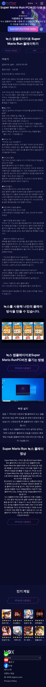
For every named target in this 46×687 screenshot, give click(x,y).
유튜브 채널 (9, 673)
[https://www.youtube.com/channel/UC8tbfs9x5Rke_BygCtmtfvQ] (6, 659)
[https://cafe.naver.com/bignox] (6, 654)
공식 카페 (8, 666)
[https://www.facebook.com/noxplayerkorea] (6, 665)
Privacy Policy (10, 681)
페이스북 (8, 669)
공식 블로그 (9, 662)
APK (34, 50)
